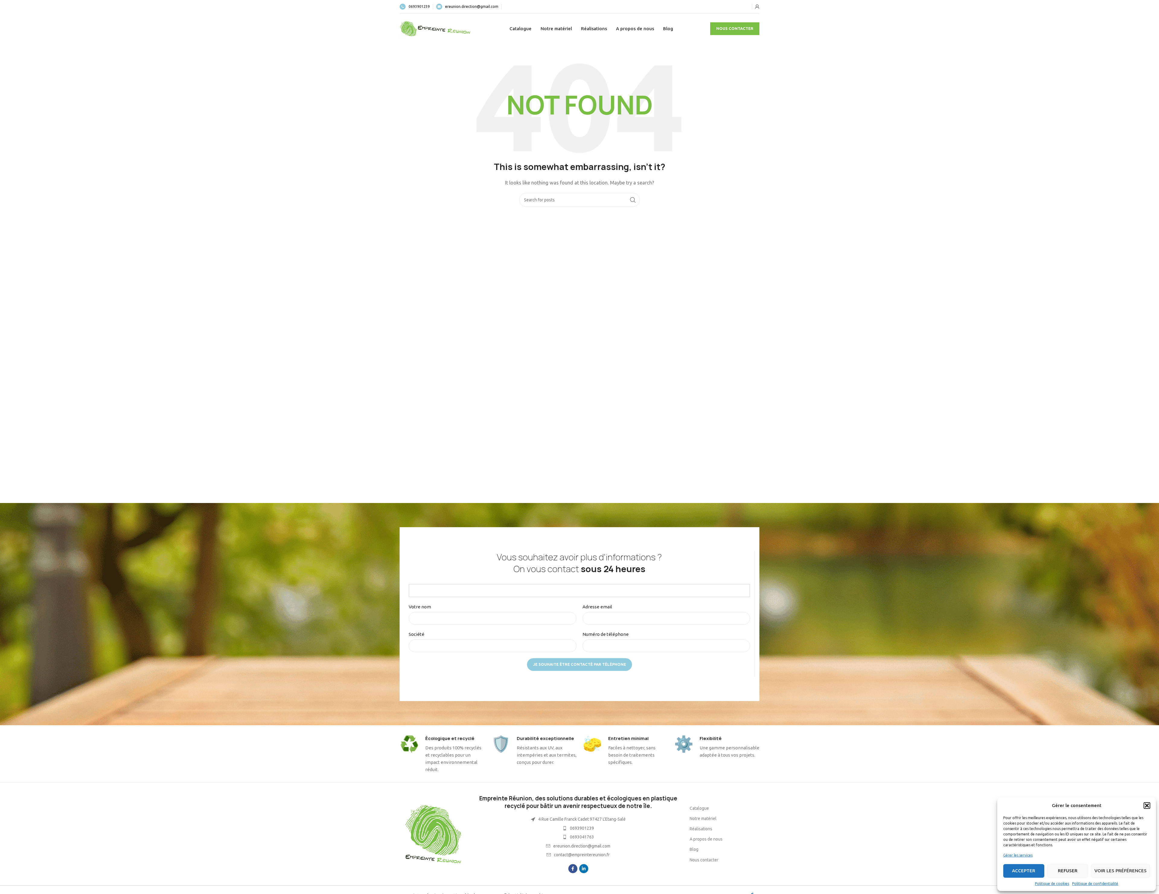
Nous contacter (734, 28)
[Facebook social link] (572, 868)
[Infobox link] (415, 7)
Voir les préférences (1120, 870)
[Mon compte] (757, 7)
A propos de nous (706, 839)
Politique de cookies (1052, 884)
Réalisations (701, 828)
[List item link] (578, 828)
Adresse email (597, 606)
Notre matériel (703, 818)
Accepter (1023, 870)
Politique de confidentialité (1095, 884)
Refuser (1068, 870)
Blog (694, 849)
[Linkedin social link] (583, 868)
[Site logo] (436, 28)
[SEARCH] (633, 200)
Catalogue (699, 808)
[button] (1147, 806)
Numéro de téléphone (606, 634)
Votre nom (420, 606)
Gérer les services (1018, 855)
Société (416, 634)
